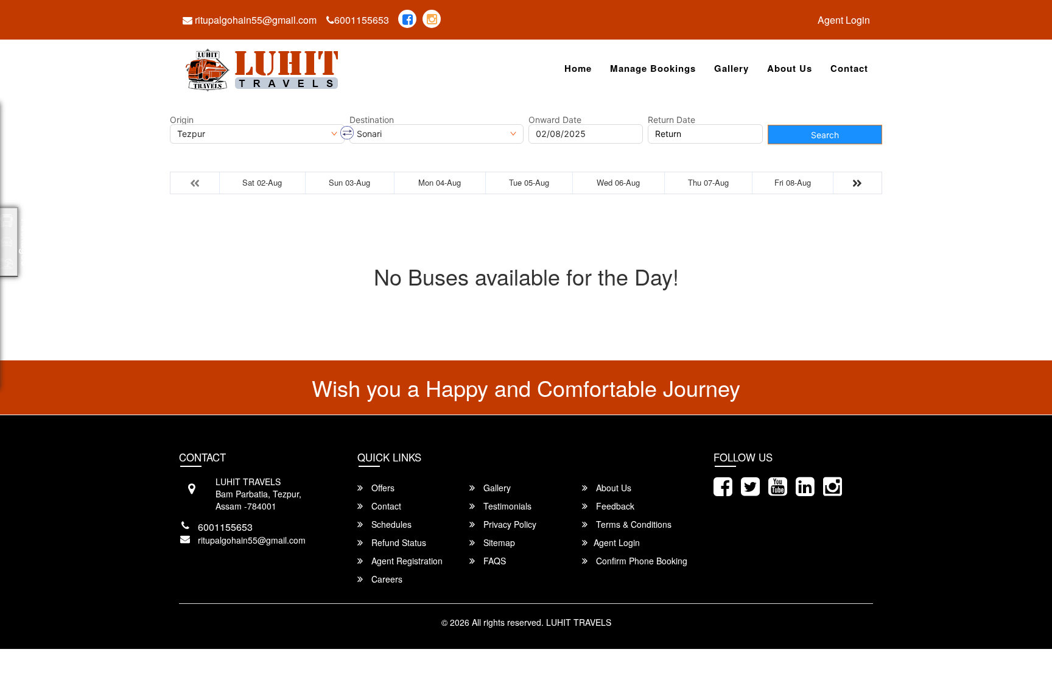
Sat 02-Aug (262, 182)
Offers (381, 488)
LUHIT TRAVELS (578, 622)
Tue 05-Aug (529, 182)
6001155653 (361, 20)
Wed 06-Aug (618, 182)
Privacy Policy (508, 524)
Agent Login (844, 20)
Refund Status (397, 542)
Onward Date (554, 120)
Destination (371, 120)
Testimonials (506, 506)
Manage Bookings (653, 68)
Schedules (390, 524)
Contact (849, 68)
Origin (182, 120)
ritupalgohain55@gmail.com (254, 20)
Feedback (614, 506)
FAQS (493, 561)
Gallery (731, 68)
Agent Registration (406, 561)
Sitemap (498, 542)
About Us (789, 68)
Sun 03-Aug (349, 182)
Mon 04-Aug (439, 182)
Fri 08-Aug (792, 182)
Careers (385, 579)
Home (578, 68)
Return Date (671, 120)
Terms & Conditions (633, 524)
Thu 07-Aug (708, 182)
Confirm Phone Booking (640, 561)
